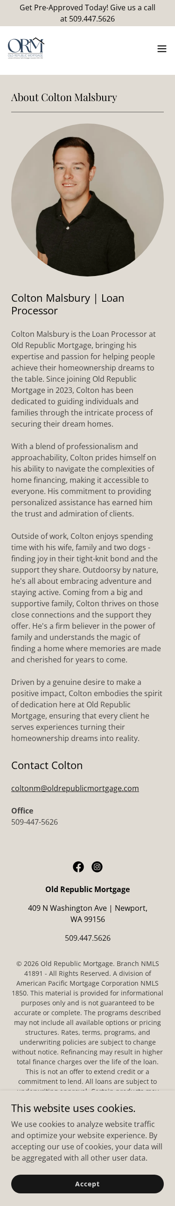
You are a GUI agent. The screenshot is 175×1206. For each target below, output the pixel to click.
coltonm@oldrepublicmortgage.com (75, 788)
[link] (26, 48)
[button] (162, 48)
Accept (87, 1183)
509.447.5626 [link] (88, 938)
